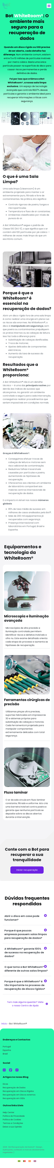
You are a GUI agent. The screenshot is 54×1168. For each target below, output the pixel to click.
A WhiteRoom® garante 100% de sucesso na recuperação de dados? (24, 952)
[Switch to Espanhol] (29, 1161)
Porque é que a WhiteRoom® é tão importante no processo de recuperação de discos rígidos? (24, 985)
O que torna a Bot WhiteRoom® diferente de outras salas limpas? (26, 968)
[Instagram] (4, 1070)
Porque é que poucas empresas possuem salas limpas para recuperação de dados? (25, 934)
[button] (49, 5)
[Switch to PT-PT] (24, 1161)
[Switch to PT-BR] (19, 1161)
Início (4, 1023)
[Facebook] (17, 1070)
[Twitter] (10, 1070)
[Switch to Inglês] (35, 1161)
